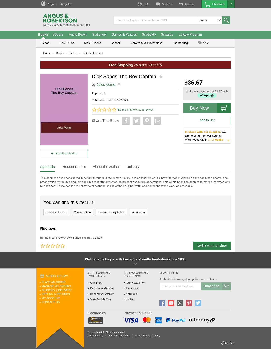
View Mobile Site (100, 299)
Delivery (167, 4)
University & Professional (146, 43)
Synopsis (47, 167)
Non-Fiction (66, 43)
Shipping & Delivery (57, 290)
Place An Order (54, 282)
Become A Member (102, 288)
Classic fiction (82, 212)
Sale (205, 43)
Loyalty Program (190, 34)
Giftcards (167, 34)
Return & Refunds (56, 294)
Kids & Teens (92, 43)
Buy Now (199, 108)
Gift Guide (149, 34)
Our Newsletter (135, 282)
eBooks (58, 34)
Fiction (45, 43)
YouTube (131, 293)
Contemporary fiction (111, 212)
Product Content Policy (148, 335)
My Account (51, 298)
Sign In (52, 4)
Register (66, 4)
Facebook (132, 288)
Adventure (138, 212)
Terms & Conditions (119, 335)
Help (146, 4)
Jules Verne (106, 85)
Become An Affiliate (102, 293)
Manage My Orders (56, 286)
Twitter (130, 299)
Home (47, 53)
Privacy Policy (95, 335)
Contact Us (51, 302)
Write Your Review (212, 246)
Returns (189, 4)
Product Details (74, 167)
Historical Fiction (92, 53)
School (115, 43)
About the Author (106, 167)
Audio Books (78, 34)
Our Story (96, 282)
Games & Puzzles (124, 34)
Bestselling (181, 43)
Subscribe (211, 286)
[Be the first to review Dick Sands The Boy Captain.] (161, 76)
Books (43, 34)
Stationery (99, 34)
